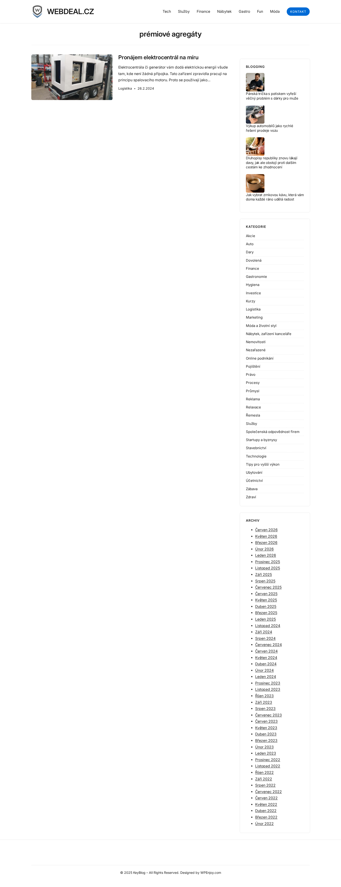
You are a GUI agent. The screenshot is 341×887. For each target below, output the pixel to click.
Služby (251, 423)
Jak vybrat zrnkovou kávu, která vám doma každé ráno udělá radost (275, 197)
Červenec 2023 (268, 715)
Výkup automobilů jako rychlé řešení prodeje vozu (269, 128)
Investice (253, 293)
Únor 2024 (264, 670)
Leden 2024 (265, 676)
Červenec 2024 (268, 645)
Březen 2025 (266, 613)
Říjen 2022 (264, 772)
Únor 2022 (264, 823)
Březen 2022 (266, 817)
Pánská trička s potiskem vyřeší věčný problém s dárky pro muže (272, 95)
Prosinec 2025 (267, 562)
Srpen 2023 (265, 708)
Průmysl (252, 391)
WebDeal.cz (70, 11)
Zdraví (251, 497)
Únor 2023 (264, 747)
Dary (250, 252)
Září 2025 (263, 574)
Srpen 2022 (265, 785)
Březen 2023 (266, 740)
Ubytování (254, 472)
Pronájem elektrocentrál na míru (158, 57)
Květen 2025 (266, 600)
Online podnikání (259, 358)
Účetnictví (254, 480)
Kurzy (250, 301)
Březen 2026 (266, 542)
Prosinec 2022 (267, 760)
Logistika (125, 88)
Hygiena (252, 284)
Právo (250, 374)
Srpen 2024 (265, 638)
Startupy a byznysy (261, 440)
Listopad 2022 (267, 766)
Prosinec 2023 (267, 683)
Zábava (251, 489)
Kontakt (298, 11)
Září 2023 (263, 702)
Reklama (253, 399)
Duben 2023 (266, 734)
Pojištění (253, 366)
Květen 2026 (266, 536)
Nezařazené (256, 350)
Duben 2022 (266, 811)
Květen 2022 (266, 804)
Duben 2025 (265, 606)
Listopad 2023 (267, 689)
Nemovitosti (256, 342)
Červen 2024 (266, 651)
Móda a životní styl (261, 325)
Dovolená (253, 260)
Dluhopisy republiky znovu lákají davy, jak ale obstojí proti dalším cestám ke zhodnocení (271, 162)
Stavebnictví (256, 448)
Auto (250, 244)
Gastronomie (256, 276)
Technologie (256, 456)
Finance (252, 268)
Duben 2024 (266, 664)
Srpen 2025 (265, 581)
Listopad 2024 (267, 626)
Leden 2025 (265, 619)
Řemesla (253, 415)
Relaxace (253, 407)
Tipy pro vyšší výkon (263, 464)
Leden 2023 (265, 753)
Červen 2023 (266, 721)
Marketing (254, 317)
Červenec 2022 (268, 792)
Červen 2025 (266, 594)
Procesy (253, 382)
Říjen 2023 (264, 696)
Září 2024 (263, 632)
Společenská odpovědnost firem (272, 431)
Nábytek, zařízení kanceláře (268, 334)
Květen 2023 (266, 728)
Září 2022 (263, 779)
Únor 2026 (264, 549)
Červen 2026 (266, 530)
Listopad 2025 (267, 568)
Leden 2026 (265, 555)
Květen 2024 (266, 657)
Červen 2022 (266, 798)
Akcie (250, 236)
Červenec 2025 (268, 587)
